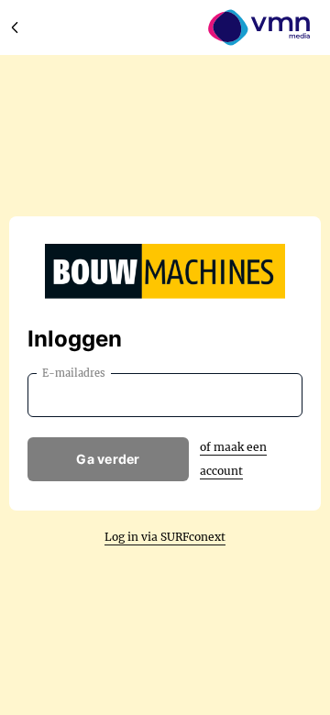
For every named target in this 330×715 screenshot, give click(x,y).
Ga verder (108, 459)
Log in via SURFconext (165, 537)
